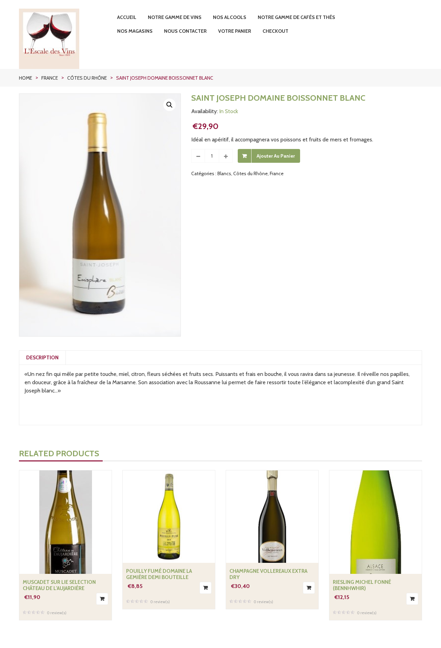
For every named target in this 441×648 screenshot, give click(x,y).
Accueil (126, 17)
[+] (226, 156)
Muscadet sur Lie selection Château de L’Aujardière (59, 585)
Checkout (275, 31)
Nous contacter (185, 31)
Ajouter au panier (276, 156)
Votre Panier (234, 31)
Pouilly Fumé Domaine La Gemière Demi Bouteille (159, 574)
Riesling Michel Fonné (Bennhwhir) (362, 585)
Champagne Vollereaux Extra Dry (268, 574)
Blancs (224, 173)
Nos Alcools (229, 17)
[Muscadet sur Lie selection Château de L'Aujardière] (65, 522)
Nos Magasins (135, 31)
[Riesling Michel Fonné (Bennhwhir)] (375, 522)
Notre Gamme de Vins (175, 17)
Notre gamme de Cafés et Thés (296, 17)
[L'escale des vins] (65, 39)
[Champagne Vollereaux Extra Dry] (272, 516)
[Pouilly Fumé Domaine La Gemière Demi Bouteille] (169, 516)
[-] (198, 156)
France (49, 78)
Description (42, 358)
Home (25, 78)
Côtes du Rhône (87, 78)
